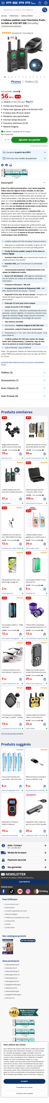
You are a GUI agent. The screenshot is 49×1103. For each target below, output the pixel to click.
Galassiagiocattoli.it (12, 981)
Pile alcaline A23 (7, 593)
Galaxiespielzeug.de (12, 965)
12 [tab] (44, 77)
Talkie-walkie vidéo (32, 548)
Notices (8, 924)
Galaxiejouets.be (11, 988)
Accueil (4, 15)
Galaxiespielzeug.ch (12, 971)
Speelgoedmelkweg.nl (13, 984)
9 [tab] (33, 77)
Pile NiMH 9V (30, 593)
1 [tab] (5, 77)
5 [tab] (19, 77)
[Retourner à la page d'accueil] (21, 3)
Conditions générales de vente (16, 911)
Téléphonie (14, 15)
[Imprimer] (7, 165)
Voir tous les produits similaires (12, 733)
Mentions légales (11, 914)
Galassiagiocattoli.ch (12, 975)
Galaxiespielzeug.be (12, 991)
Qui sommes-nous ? (12, 904)
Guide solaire (10, 927)
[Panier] (46, 3)
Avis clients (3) (9, 388)
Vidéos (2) (31, 81)
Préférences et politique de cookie (17, 917)
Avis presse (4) (9, 396)
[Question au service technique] (11, 165)
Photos (16, 82)
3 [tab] (12, 77)
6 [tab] (23, 77)
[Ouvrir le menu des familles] (3, 3)
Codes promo (10, 921)
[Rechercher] (44, 9)
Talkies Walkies (27, 15)
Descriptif (7, 182)
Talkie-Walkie (6, 503)
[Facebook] (3, 165)
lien (36, 1059)
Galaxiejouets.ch (11, 968)
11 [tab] (40, 77)
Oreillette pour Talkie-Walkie (12, 548)
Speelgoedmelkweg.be (13, 994)
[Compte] (40, 3)
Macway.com (10, 998)
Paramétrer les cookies (24, 1087)
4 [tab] (15, 77)
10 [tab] (37, 77)
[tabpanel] (24, 54)
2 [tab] (8, 77)
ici (42, 1074)
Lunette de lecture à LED (10, 683)
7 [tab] (26, 77)
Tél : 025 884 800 (14, 848)
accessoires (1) (9, 380)
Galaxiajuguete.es (11, 978)
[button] (24, 152)
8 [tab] (30, 77)
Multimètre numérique (10, 835)
